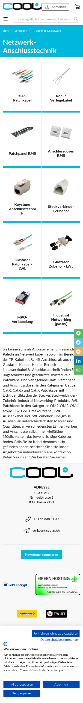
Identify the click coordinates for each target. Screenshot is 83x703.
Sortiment (21, 30)
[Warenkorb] (77, 6)
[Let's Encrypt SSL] (15, 584)
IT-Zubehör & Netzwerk (47, 30)
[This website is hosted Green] (58, 584)
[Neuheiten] (78, 333)
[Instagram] (78, 370)
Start (6, 30)
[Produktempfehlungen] (78, 342)
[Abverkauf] (78, 351)
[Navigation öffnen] (5, 18)
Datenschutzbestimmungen (60, 639)
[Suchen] (76, 19)
